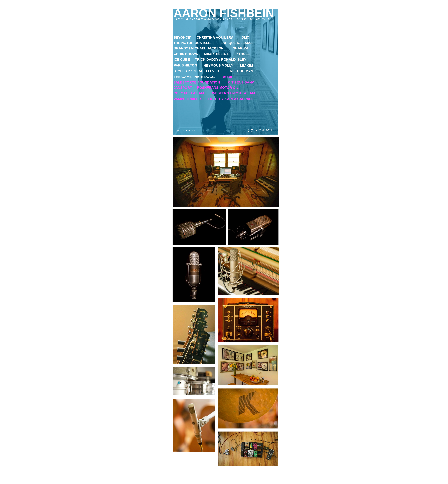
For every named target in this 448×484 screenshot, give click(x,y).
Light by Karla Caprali (230, 99)
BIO (250, 130)
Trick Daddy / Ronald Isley (220, 59)
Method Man (241, 71)
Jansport (182, 87)
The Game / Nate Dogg (194, 77)
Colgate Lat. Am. (189, 93)
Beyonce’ (182, 37)
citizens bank (241, 82)
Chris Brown (186, 54)
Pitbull (242, 54)
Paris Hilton (185, 65)
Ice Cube (182, 59)
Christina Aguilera (215, 37)
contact (264, 130)
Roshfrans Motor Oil (218, 87)
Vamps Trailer (187, 99)
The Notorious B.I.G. (193, 43)
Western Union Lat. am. (234, 93)
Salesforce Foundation (196, 82)
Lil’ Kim (246, 65)
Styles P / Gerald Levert (197, 71)
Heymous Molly (218, 65)
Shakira (240, 48)
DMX (245, 37)
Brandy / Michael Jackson (199, 48)
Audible (230, 77)
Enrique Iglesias (236, 43)
